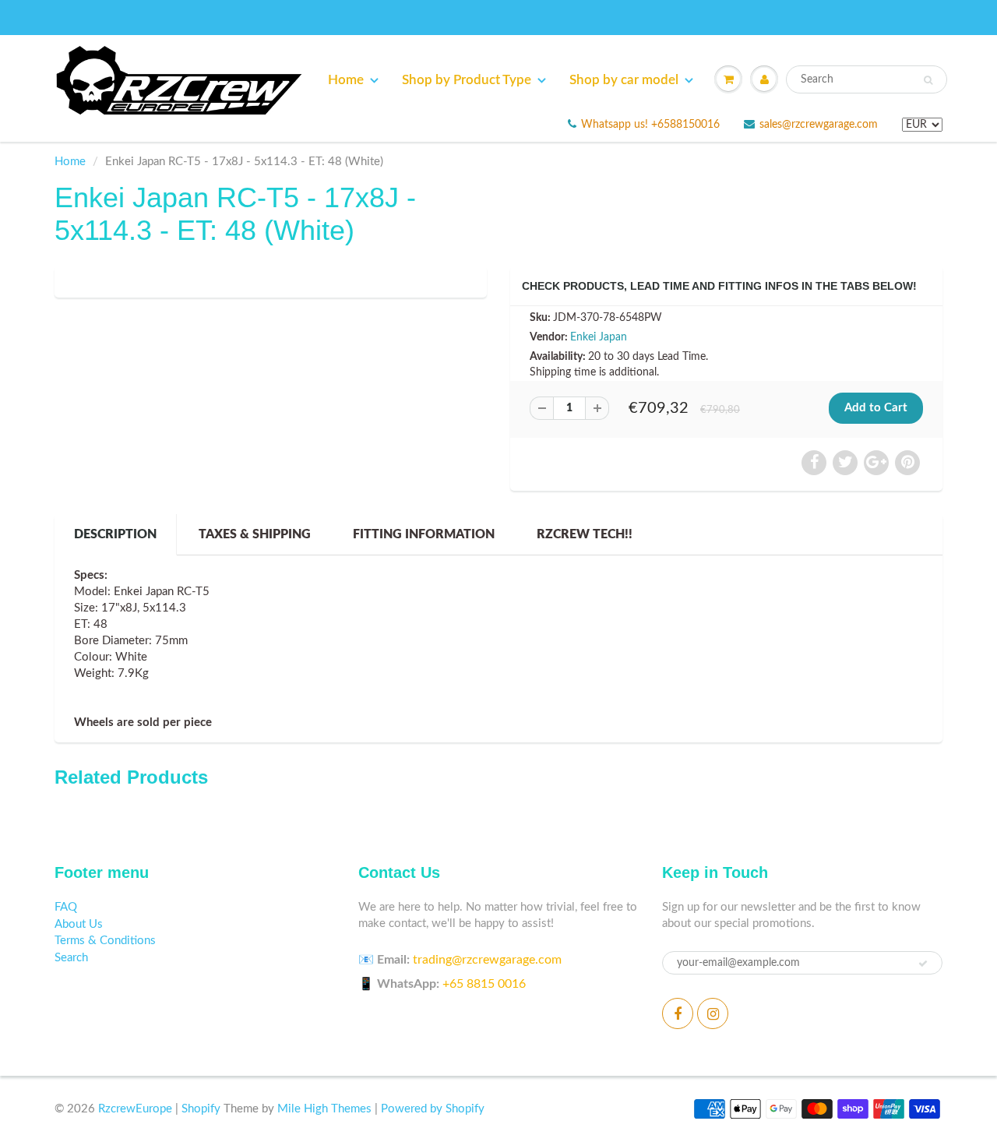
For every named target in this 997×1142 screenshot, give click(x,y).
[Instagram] (712, 1013)
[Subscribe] (923, 963)
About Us (79, 924)
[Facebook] (677, 1013)
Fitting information (424, 534)
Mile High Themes (324, 1109)
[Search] (928, 80)
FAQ (66, 907)
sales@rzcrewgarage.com (818, 124)
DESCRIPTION (115, 534)
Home (346, 79)
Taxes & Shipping (255, 534)
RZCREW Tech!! (584, 534)
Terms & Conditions (105, 940)
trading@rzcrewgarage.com (487, 959)
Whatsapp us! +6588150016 (650, 124)
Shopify (200, 1109)
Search (71, 958)
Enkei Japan (598, 337)
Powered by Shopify (432, 1109)
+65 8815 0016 (484, 984)
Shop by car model (623, 79)
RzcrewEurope (135, 1109)
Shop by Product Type (466, 79)
